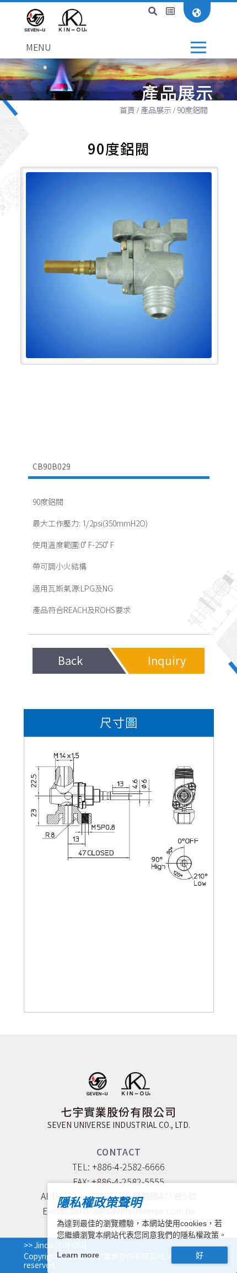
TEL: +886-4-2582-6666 (118, 1167)
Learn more (78, 1254)
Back (70, 660)
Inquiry (167, 660)
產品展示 (156, 110)
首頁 (127, 110)
